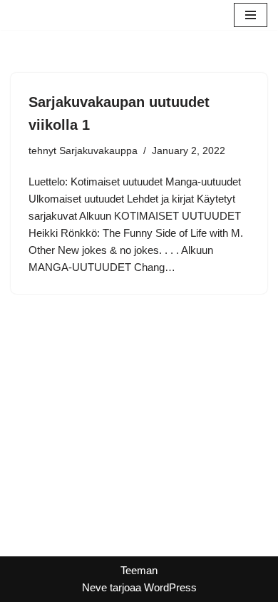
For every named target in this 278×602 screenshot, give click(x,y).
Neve (94, 587)
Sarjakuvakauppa (98, 151)
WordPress (170, 587)
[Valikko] (250, 15)
